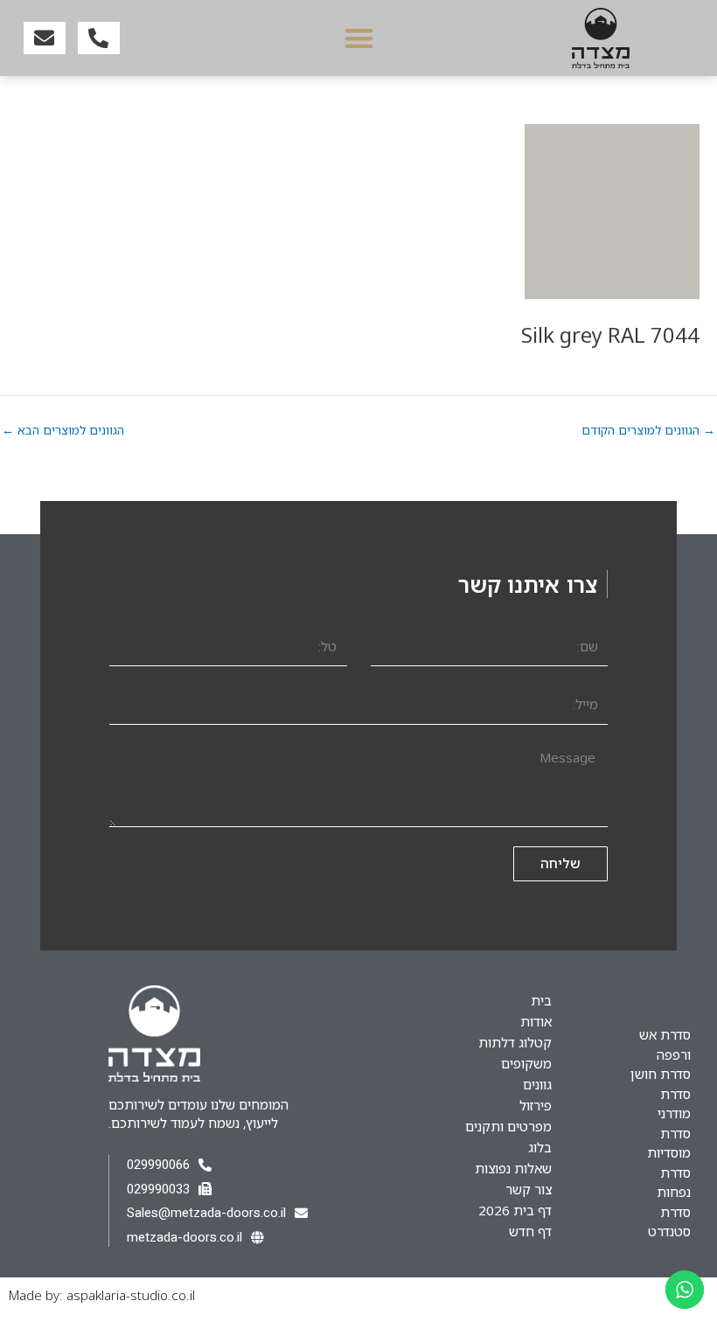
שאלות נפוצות (513, 1168)
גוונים (537, 1084)
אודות (536, 1021)
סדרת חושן (660, 1073)
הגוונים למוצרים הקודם (648, 430)
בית (541, 1000)
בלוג (540, 1147)
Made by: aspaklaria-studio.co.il (102, 1295)
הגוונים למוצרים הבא (63, 430)
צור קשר (528, 1189)
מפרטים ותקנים (508, 1126)
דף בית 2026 (515, 1210)
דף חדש (530, 1231)
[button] (359, 38)
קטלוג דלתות (515, 1042)
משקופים (526, 1063)
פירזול (535, 1105)
